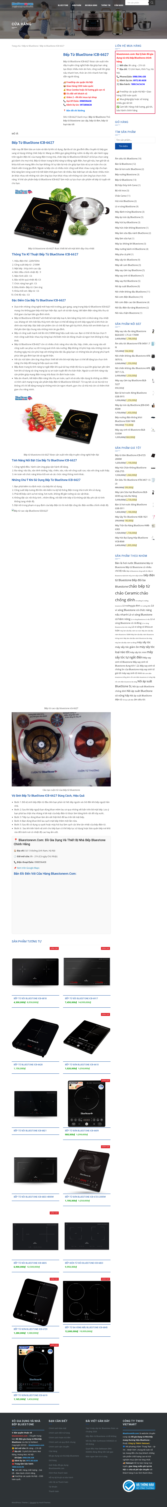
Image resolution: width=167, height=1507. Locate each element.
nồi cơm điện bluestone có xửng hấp (142, 677)
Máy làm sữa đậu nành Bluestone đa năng (138, 638)
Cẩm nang (118, 5)
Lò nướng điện (146, 606)
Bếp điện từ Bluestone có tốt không (101, 1436)
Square (33, 1502)
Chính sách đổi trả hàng (59, 1433)
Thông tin (105, 5)
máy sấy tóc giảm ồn (127, 647)
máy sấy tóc (144, 642)
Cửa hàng (53, 1451)
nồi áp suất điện (128, 700)
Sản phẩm (76, 5)
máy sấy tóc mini (138, 652)
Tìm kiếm (123, 146)
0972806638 (86, 104)
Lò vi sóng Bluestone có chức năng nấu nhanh (134, 610)
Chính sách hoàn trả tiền (59, 1437)
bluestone (63, 5)
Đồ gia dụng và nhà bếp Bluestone (64, 1456)
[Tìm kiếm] (152, 2)
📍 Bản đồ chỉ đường (74, 110)
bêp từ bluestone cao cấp (75, 120)
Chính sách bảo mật (57, 1428)
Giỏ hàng (53, 1460)
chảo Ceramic (127, 593)
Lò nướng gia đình (131, 605)
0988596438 (85, 101)
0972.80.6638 (139, 80)
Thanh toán (54, 1491)
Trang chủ (16, 46)
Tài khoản (53, 1486)
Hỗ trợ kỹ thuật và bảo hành (61, 1477)
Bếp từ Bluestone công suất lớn (137, 571)
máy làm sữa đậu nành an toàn (130, 631)
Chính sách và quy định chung (62, 1442)
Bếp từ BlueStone (30, 46)
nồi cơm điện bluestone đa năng (126, 682)
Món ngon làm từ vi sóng (96, 1456)
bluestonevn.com (36, 1445)
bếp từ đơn (94, 120)
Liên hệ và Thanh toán (58, 1482)
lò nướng (139, 601)
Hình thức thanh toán (58, 1473)
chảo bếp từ (139, 586)
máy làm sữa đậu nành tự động (125, 643)
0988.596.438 (139, 76)
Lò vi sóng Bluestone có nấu (140, 619)
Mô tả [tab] (15, 133)
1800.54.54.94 (137, 84)
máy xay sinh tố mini (132, 673)
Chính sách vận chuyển (59, 1446)
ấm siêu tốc (139, 699)
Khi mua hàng (91, 5)
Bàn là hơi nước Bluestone (130, 563)
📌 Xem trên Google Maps (26, 867)
